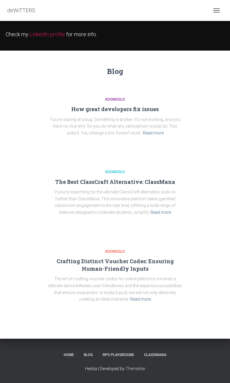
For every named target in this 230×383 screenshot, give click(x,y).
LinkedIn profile (47, 34)
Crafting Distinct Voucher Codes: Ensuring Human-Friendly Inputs (115, 265)
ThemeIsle (135, 368)
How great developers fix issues (115, 109)
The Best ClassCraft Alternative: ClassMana (115, 181)
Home (69, 355)
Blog (88, 355)
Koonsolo (115, 99)
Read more (153, 133)
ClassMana (155, 355)
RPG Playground (118, 355)
